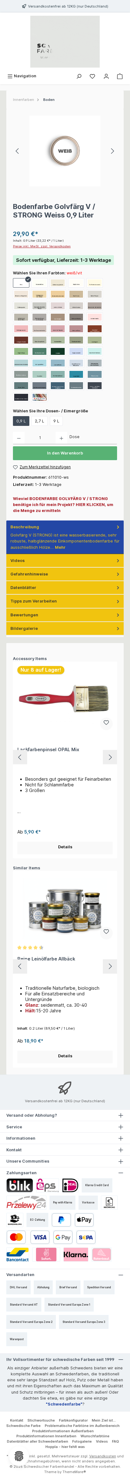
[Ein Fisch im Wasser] (58, 374)
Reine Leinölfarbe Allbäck (46, 958)
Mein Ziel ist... (104, 1420)
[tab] (65, 537)
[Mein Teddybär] (58, 317)
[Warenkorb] (120, 76)
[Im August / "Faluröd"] (21, 340)
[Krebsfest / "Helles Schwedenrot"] (94, 328)
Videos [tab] (17, 560)
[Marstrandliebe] (58, 340)
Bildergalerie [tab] (24, 628)
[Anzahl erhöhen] (61, 438)
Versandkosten (102, 1456)
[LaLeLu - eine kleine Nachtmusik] (94, 385)
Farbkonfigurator (73, 1420)
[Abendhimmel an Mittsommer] (76, 363)
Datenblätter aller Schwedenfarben (37, 1441)
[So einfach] (39, 374)
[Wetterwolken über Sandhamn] (94, 363)
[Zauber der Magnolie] (58, 328)
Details (65, 847)
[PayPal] (61, 1220)
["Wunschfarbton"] (39, 397)
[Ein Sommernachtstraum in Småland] (58, 385)
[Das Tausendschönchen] (39, 328)
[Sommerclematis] (94, 317)
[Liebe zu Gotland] (58, 306)
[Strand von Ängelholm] (21, 294)
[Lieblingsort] (94, 340)
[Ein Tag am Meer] (39, 363)
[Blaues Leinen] (94, 374)
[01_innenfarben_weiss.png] (64, 151)
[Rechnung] (109, 1203)
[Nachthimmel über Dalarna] (21, 397)
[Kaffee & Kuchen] (76, 306)
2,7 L (39, 421)
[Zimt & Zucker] (76, 294)
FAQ (115, 1441)
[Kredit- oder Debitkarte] (28, 1237)
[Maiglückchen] (76, 283)
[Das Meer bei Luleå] (39, 351)
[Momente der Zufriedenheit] (94, 306)
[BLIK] (19, 1185)
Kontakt (16, 1420)
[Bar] (14, 1220)
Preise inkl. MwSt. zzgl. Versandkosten (42, 246)
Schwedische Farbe (23, 1425)
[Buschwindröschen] (76, 340)
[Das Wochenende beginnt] (39, 385)
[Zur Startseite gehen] (65, 42)
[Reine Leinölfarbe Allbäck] (65, 909)
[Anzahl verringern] (19, 438)
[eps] (47, 1185)
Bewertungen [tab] (24, 615)
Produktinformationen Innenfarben (46, 1436)
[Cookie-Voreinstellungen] (18, 1456)
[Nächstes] (112, 151)
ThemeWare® (74, 1472)
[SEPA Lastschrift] (86, 1237)
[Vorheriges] (17, 151)
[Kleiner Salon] (21, 385)
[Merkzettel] (92, 76)
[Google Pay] (63, 1237)
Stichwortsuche (41, 1420)
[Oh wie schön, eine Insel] (58, 294)
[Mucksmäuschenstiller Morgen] (39, 306)
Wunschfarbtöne (94, 1436)
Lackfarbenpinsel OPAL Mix (48, 749)
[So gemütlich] (76, 374)
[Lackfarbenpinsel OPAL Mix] (65, 699)
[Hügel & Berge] (21, 351)
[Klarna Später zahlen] (75, 1254)
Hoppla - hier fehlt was (65, 1447)
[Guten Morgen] (94, 294)
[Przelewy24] (26, 1203)
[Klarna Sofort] (46, 1254)
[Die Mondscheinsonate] (94, 283)
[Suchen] (79, 76)
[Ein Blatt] (58, 351)
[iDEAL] (70, 1185)
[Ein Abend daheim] (21, 374)
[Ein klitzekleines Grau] (76, 385)
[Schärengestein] (21, 306)
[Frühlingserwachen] (21, 328)
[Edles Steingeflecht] (39, 340)
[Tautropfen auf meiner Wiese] (21, 317)
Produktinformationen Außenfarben (63, 1431)
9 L (56, 421)
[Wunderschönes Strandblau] (21, 363)
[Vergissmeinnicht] (76, 351)
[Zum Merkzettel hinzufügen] (106, 724)
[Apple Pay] (84, 1220)
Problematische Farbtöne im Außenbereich (82, 1425)
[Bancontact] (17, 1254)
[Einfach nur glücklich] (58, 283)
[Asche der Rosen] (76, 328)
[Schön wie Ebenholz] (76, 317)
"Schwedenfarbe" (64, 1404)
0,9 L (21, 421)
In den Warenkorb (65, 453)
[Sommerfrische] (58, 363)
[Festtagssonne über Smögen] (39, 294)
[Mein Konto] (106, 76)
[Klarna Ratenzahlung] (102, 1254)
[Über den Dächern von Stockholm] (39, 317)
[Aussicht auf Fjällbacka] (94, 351)
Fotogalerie (82, 1441)
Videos (102, 1441)
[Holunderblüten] (39, 283)
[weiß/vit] (21, 283)
